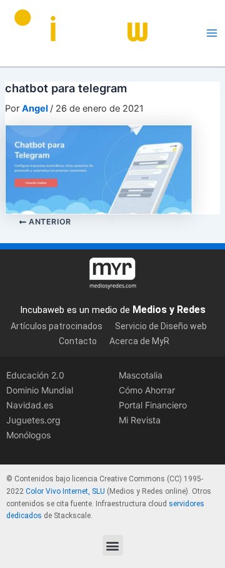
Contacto (78, 341)
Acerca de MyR (139, 341)
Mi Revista (140, 420)
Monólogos (28, 435)
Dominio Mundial (39, 390)
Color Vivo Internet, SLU (65, 491)
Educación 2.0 (35, 375)
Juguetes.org (33, 420)
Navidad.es (29, 405)
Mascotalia (140, 375)
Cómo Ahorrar (147, 390)
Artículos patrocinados (56, 326)
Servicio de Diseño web (161, 326)
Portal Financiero (153, 405)
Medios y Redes (169, 309)
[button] (112, 545)
